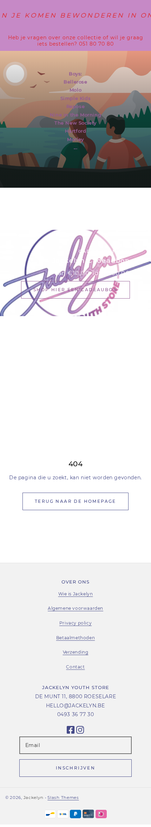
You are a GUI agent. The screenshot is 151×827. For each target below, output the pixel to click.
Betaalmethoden (75, 637)
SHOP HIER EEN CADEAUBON (75, 289)
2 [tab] (130, 210)
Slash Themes (63, 797)
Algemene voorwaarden (75, 608)
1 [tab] (121, 210)
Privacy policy (75, 623)
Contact (75, 666)
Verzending (75, 652)
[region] (75, 41)
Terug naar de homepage (75, 501)
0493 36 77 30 (75, 714)
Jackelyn (34, 797)
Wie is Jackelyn (75, 593)
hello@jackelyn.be (75, 705)
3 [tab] (139, 210)
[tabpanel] (75, 119)
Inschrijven (75, 768)
